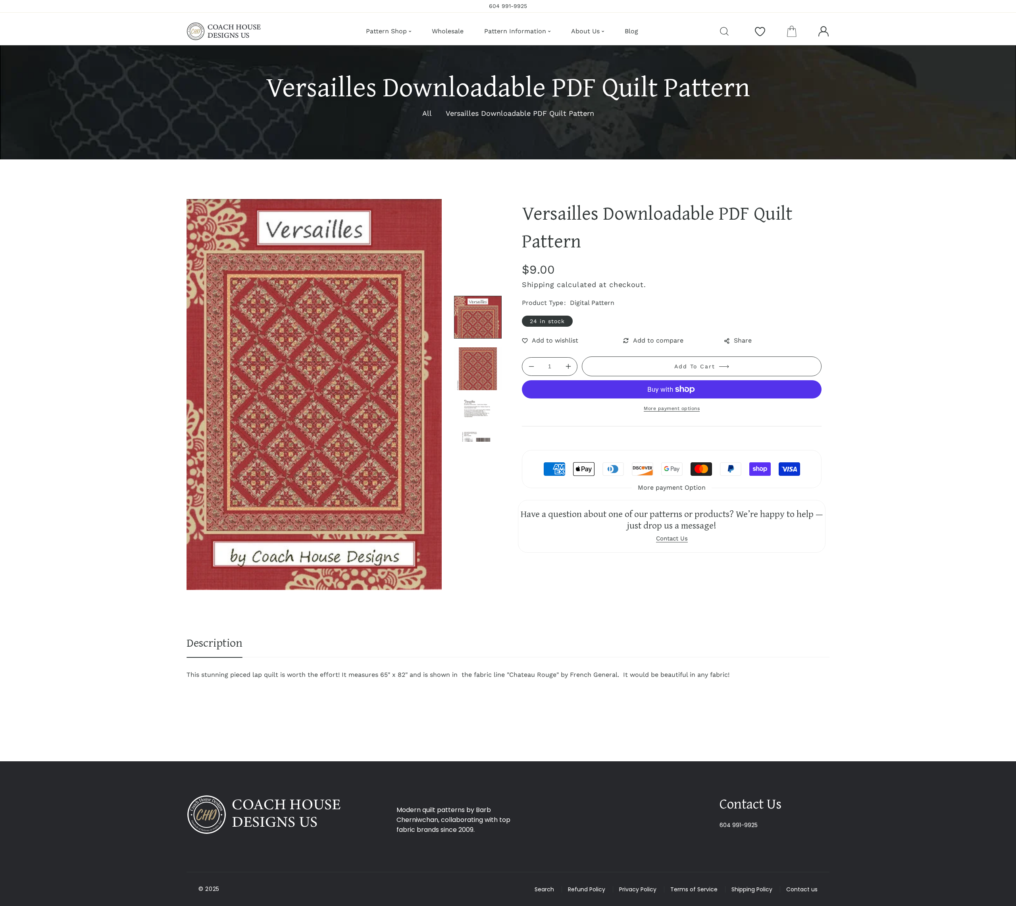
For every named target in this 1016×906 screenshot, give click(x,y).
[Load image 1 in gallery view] (478, 317)
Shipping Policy (751, 889)
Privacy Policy (637, 889)
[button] (792, 31)
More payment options (672, 408)
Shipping (538, 284)
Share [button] (743, 340)
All (427, 113)
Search (544, 889)
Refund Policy (586, 889)
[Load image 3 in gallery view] (478, 420)
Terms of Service (694, 889)
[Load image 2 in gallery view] (478, 368)
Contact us (802, 889)
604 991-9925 (739, 825)
